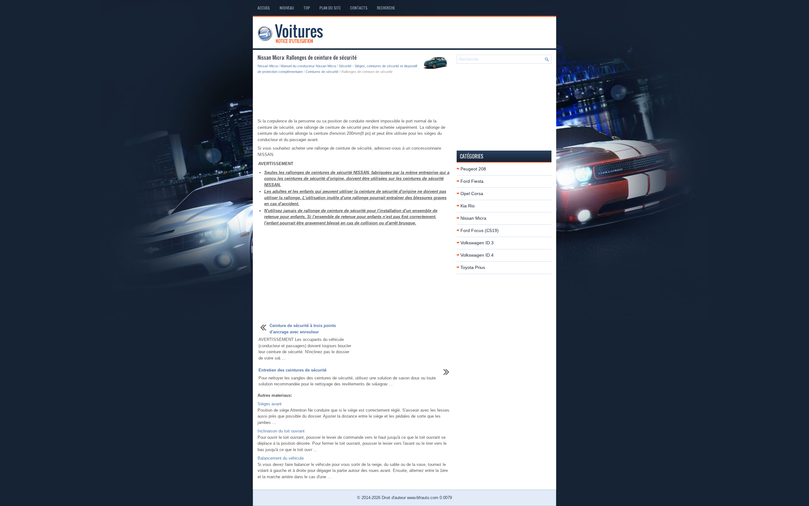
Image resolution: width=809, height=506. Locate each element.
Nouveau (287, 7)
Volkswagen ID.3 (477, 242)
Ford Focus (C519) (479, 230)
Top (306, 7)
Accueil (264, 7)
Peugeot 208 (473, 168)
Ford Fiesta (472, 181)
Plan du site (330, 7)
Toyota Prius (472, 267)
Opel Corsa (471, 193)
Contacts (359, 7)
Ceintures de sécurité (322, 72)
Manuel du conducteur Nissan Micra (308, 66)
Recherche (386, 7)
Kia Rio (467, 205)
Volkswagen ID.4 (477, 255)
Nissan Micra (268, 66)
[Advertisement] (355, 97)
